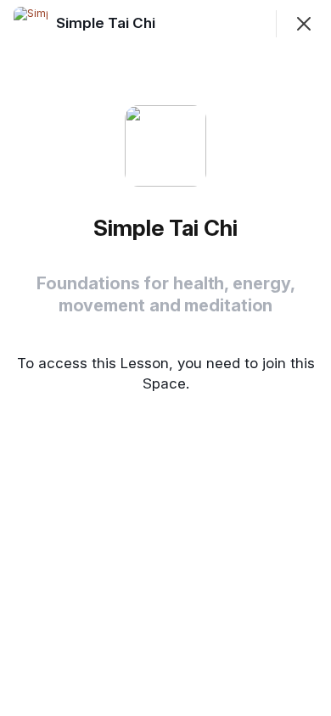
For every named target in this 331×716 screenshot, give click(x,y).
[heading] (107, 23)
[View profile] (31, 24)
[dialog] (165, 358)
